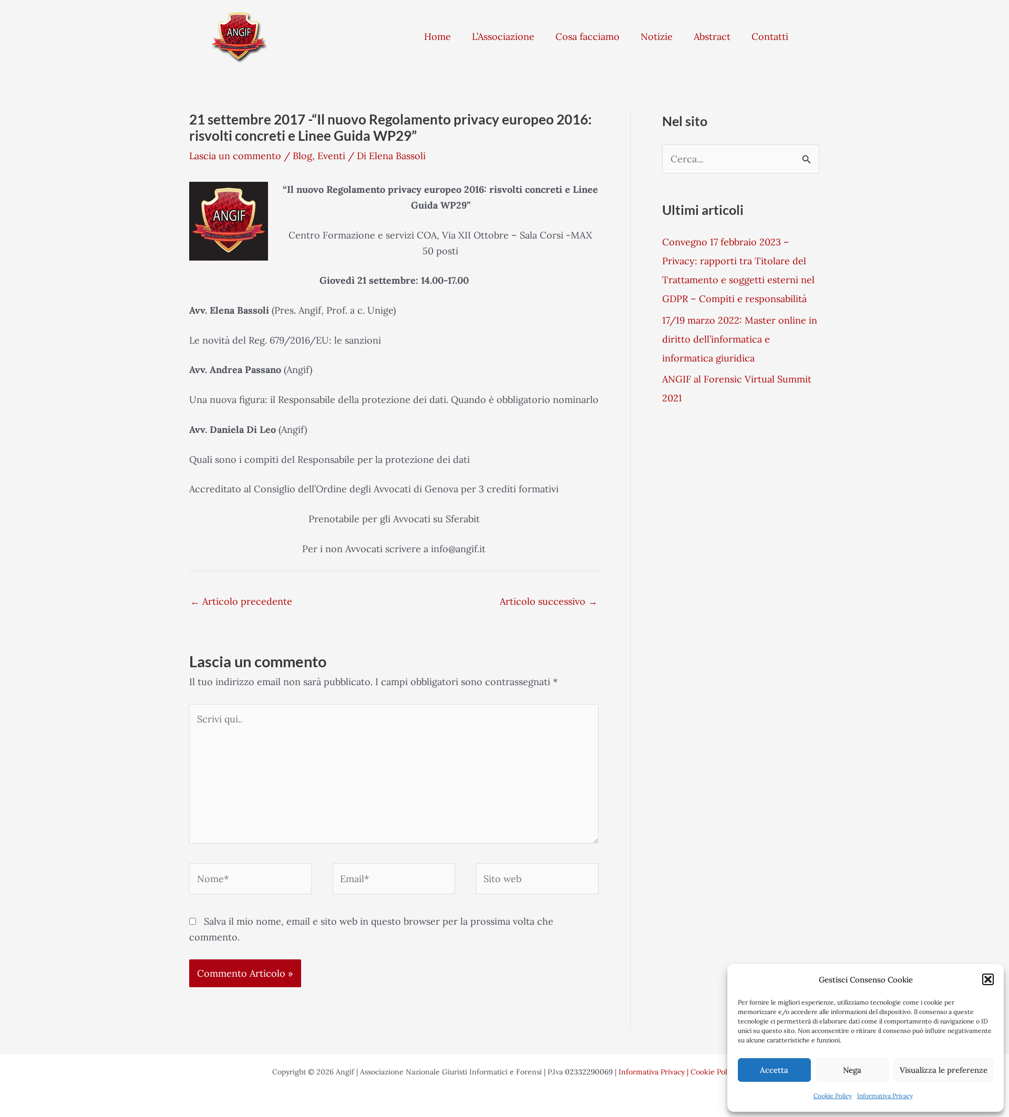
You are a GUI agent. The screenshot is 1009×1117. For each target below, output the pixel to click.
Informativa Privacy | (655, 1072)
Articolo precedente (241, 601)
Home (437, 36)
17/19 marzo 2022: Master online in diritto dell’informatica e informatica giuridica (739, 339)
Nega (852, 1070)
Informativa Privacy (885, 1096)
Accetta (774, 1070)
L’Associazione (503, 36)
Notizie (657, 36)
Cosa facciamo (587, 36)
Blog (302, 156)
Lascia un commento (235, 156)
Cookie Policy (833, 1096)
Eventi (331, 156)
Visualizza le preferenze (943, 1070)
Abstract (712, 36)
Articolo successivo (549, 601)
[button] (988, 979)
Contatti (769, 36)
